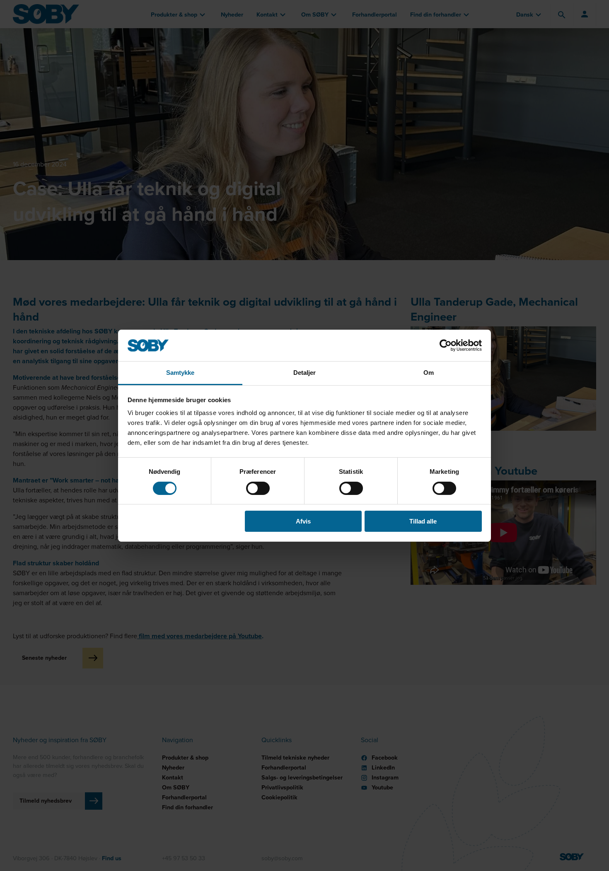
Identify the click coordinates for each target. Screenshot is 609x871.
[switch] (258, 488)
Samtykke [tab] (180, 372)
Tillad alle (423, 521)
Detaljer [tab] (304, 372)
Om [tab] (428, 372)
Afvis (303, 521)
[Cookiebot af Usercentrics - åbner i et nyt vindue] (445, 345)
